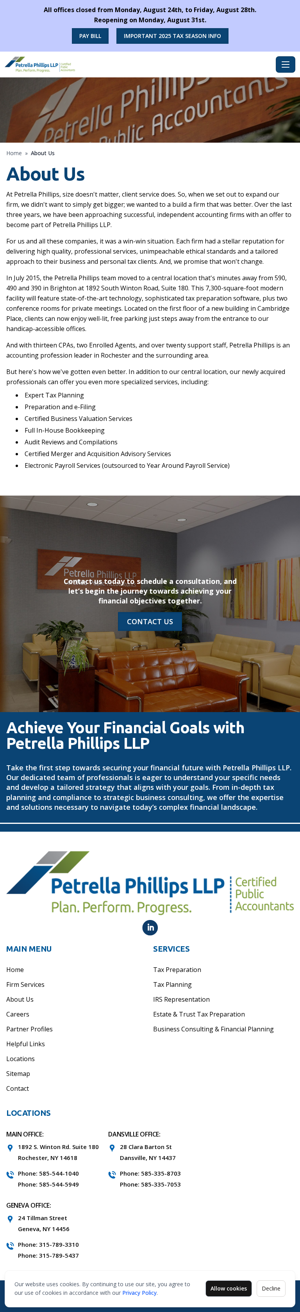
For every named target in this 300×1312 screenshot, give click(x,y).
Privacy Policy (139, 1292)
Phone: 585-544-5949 (48, 1184)
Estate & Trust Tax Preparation (199, 1014)
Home (14, 153)
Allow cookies (229, 1288)
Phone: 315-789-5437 (48, 1255)
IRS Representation (181, 999)
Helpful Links (25, 1044)
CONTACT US (150, 621)
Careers (17, 1014)
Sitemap (18, 1073)
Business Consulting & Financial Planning (213, 1029)
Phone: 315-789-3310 (48, 1244)
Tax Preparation (177, 969)
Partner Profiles (29, 1029)
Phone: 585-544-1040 (48, 1173)
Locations (20, 1058)
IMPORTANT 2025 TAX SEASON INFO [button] (172, 35)
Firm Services (25, 984)
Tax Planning (172, 984)
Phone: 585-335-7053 (150, 1184)
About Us (20, 999)
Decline (271, 1288)
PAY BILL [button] (90, 35)
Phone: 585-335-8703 (150, 1173)
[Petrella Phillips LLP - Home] (139, 64)
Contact (17, 1088)
